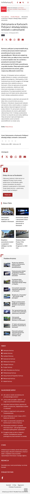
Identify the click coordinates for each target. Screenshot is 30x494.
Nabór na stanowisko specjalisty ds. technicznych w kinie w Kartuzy (13, 421)
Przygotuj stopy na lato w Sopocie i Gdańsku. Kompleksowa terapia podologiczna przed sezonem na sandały (15, 434)
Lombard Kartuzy (8, 356)
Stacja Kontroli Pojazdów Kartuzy (13, 375)
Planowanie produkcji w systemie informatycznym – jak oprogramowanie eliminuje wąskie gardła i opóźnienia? (14, 427)
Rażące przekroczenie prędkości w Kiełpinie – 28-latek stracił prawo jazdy (19, 304)
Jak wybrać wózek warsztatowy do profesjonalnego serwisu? (13, 396)
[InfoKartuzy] (7, 2)
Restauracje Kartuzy (9, 378)
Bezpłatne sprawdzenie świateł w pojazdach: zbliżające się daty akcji (7, 244)
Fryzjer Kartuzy (7, 367)
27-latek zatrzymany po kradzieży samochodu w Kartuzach (19, 325)
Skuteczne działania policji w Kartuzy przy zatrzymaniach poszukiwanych (18, 265)
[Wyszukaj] (23, 2)
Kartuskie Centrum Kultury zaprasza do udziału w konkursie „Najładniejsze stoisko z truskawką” (15, 406)
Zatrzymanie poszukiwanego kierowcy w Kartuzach (18, 319)
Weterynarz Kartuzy (9, 361)
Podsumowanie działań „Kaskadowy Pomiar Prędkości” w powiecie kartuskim (19, 273)
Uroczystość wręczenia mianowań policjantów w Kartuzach (19, 289)
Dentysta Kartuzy (8, 350)
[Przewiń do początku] (26, 490)
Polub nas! (8, 194)
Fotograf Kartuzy (8, 364)
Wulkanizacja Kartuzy (9, 373)
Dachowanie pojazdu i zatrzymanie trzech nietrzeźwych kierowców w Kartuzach (22, 221)
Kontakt (3, 467)
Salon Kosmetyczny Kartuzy (11, 370)
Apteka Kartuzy (7, 353)
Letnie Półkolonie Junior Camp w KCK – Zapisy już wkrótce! (15, 417)
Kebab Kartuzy (7, 381)
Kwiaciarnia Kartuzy (9, 359)
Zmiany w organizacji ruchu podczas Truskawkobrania (14, 412)
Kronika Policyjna (15, 16)
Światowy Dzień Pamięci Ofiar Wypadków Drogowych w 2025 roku (21, 244)
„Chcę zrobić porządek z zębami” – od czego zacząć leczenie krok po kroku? (14, 400)
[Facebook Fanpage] (17, 2)
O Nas (14, 485)
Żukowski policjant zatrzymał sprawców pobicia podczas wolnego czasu (18, 333)
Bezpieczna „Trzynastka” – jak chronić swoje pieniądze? (19, 296)
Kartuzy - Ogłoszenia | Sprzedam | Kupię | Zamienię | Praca (16, 9)
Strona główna (5, 16)
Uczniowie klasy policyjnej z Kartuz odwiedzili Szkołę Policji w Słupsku (19, 282)
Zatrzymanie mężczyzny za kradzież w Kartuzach (7, 219)
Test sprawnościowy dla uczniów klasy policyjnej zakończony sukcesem (19, 312)
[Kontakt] (20, 2)
